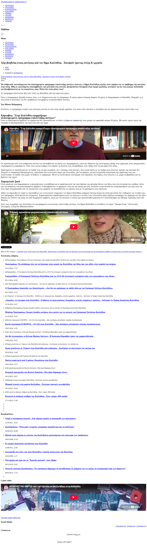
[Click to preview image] (35, 77)
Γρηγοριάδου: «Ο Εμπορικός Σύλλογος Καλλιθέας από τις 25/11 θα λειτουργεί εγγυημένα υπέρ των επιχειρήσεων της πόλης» (60, 276)
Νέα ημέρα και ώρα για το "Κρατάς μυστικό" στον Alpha (30, 460)
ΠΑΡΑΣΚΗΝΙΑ (11, 9)
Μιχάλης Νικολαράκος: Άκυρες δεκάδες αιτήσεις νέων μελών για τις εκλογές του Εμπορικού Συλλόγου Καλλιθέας (55, 312)
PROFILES (9, 19)
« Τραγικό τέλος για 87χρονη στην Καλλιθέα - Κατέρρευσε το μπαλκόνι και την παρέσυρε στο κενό (50, 251)
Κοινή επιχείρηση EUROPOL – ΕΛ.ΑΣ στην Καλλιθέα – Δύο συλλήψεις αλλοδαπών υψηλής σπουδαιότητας (52, 324)
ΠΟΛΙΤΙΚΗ (9, 7)
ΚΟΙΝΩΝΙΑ (9, 17)
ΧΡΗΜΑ (8, 13)
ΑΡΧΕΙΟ (8, 21)
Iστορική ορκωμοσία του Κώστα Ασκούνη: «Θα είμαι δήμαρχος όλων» (36, 372)
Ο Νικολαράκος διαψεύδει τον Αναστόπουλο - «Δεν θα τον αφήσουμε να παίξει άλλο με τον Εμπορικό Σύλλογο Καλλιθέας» (59, 288)
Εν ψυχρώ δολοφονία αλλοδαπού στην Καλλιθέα (26, 443)
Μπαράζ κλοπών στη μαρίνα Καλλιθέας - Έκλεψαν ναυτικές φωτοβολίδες (37, 384)
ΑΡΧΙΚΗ (10, 5)
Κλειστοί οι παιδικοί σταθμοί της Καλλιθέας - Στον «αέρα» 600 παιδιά (36, 396)
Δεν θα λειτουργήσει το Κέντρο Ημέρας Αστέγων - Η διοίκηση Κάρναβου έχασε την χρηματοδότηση (49, 336)
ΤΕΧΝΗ (8, 15)
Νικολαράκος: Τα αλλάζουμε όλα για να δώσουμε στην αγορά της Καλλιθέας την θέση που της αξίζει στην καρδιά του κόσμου (60, 264)
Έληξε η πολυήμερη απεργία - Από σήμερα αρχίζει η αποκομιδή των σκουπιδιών (40, 418)
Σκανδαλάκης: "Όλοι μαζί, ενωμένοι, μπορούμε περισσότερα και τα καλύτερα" (40, 427)
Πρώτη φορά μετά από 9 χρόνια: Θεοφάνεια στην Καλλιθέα (31, 360)
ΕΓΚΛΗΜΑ (9, 11)
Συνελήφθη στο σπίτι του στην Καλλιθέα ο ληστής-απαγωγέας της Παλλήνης (39, 452)
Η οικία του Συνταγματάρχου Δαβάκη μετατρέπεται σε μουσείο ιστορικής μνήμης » (113, 251)
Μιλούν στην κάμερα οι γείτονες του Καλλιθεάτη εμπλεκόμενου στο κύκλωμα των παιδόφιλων (46, 435)
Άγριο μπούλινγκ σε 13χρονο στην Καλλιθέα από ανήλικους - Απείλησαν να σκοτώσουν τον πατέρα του (50, 348)
